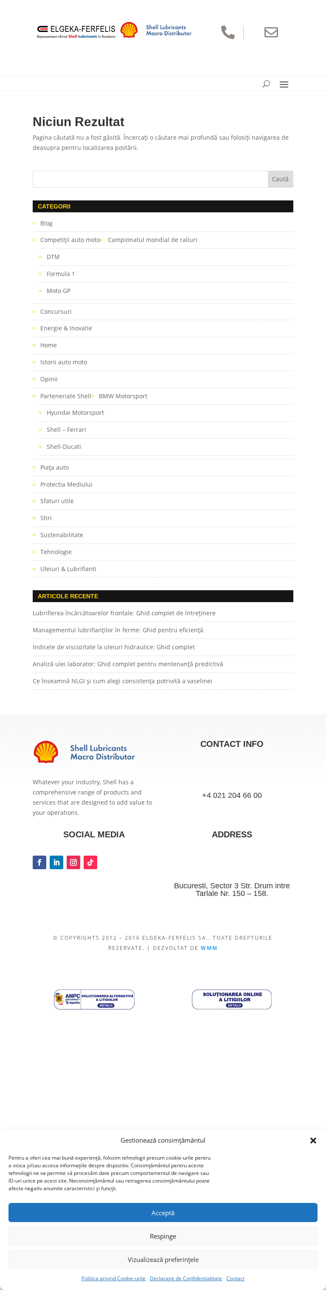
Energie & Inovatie (66, 328)
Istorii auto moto (63, 362)
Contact (235, 1278)
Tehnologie (56, 552)
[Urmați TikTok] (90, 862)
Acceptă (163, 1212)
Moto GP (58, 291)
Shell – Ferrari (66, 429)
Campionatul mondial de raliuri (152, 240)
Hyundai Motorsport (75, 412)
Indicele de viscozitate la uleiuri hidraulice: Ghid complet (114, 647)
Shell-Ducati (64, 446)
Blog (46, 223)
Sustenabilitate (61, 535)
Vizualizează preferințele (163, 1259)
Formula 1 (61, 274)
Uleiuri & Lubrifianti (68, 569)
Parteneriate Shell (65, 396)
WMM (209, 948)
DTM (53, 257)
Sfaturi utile (57, 501)
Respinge (163, 1236)
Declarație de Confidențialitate (186, 1278)
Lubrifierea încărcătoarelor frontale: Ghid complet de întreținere (124, 613)
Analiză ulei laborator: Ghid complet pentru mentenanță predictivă (128, 664)
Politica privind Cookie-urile (114, 1278)
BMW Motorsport (123, 396)
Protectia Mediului (66, 484)
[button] (313, 1140)
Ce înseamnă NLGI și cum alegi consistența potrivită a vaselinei (122, 681)
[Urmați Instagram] (73, 862)
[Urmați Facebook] (39, 862)
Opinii (49, 379)
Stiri (46, 518)
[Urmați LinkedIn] (56, 862)
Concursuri (56, 311)
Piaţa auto (54, 467)
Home (48, 345)
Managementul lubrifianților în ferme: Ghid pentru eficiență (118, 630)
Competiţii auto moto (70, 240)
